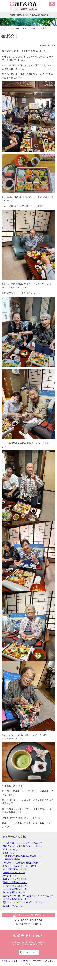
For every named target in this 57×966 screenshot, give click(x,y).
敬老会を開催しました (14, 872)
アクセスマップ (30, 952)
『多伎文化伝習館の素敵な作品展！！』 (23, 856)
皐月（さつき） (10, 849)
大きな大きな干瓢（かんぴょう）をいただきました (28, 896)
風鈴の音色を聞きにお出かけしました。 (23, 846)
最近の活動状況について (15, 882)
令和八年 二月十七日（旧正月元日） (21, 862)
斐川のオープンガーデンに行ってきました (24, 902)
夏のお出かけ (9, 876)
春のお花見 (8, 853)
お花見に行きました (13, 906)
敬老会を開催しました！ (15, 892)
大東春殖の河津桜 (11, 859)
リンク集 (6, 961)
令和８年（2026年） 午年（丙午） (21, 866)
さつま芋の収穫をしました (16, 889)
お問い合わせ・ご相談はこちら (30, 915)
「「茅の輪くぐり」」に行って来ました (23, 843)
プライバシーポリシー (21, 961)
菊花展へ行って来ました (15, 886)
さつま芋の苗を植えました (16, 899)
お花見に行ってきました (15, 879)
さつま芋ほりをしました (15, 869)
